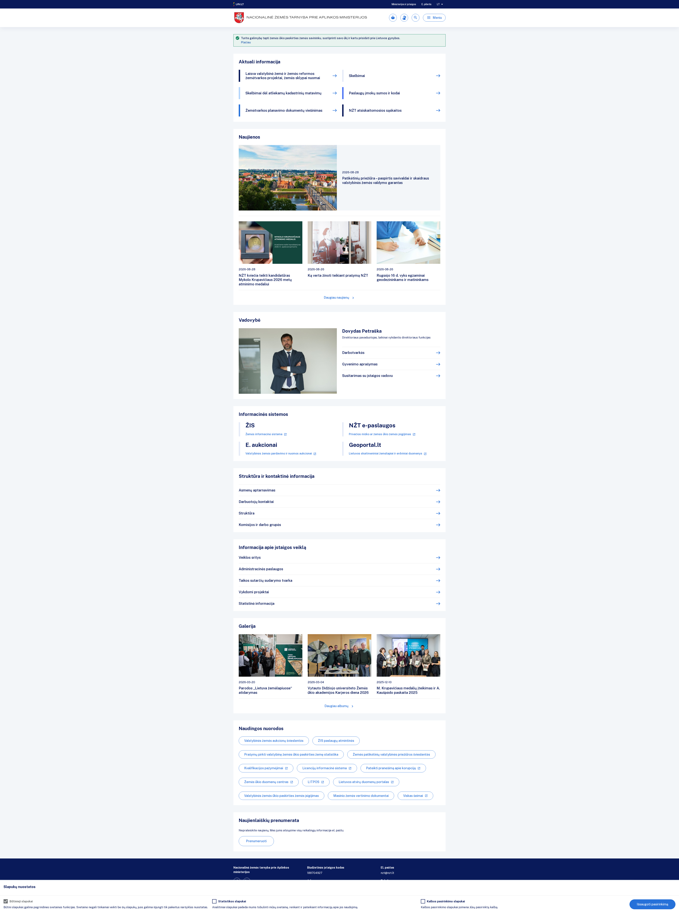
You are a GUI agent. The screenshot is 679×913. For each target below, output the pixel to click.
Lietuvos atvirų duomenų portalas (364, 782)
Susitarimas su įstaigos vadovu (367, 376)
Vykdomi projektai (254, 592)
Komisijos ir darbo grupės (260, 525)
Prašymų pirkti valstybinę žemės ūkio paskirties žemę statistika (291, 754)
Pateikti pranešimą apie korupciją (391, 768)
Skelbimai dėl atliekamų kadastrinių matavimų (283, 93)
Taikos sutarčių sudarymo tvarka (265, 580)
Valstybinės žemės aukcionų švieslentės (273, 741)
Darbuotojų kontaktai (256, 502)
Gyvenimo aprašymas (360, 364)
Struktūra (246, 513)
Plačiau (246, 42)
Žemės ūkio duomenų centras (266, 782)
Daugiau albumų (336, 706)
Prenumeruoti (256, 841)
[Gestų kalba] (404, 18)
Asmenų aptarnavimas (257, 490)
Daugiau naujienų (336, 297)
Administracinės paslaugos (261, 569)
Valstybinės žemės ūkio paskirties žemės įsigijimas (281, 796)
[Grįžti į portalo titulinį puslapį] (238, 4)
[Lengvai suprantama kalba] (393, 18)
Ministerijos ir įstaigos (403, 4)
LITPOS (313, 782)
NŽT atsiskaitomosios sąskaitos (375, 110)
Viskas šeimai (413, 796)
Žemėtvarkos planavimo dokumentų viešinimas (283, 110)
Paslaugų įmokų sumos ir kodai (374, 93)
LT (438, 4)
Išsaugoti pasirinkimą (652, 904)
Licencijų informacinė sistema (324, 768)
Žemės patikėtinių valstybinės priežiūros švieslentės (391, 754)
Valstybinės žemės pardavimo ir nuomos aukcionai (278, 453)
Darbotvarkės (353, 353)
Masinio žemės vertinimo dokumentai (361, 796)
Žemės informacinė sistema (263, 434)
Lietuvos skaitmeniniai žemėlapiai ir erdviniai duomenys (385, 453)
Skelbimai (357, 76)
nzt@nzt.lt (387, 873)
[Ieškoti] (415, 18)
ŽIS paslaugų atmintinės (336, 741)
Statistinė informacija (256, 603)
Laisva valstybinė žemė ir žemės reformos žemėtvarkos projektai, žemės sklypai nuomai (282, 76)
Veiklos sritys (250, 557)
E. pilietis (426, 4)
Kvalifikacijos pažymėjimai (263, 768)
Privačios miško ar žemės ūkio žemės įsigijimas (380, 434)
